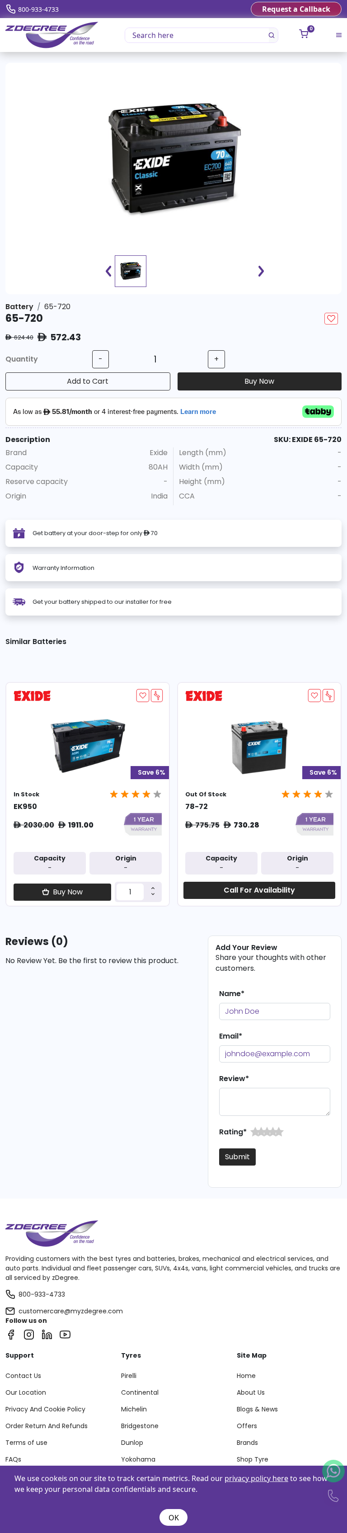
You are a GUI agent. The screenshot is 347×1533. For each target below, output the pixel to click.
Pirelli (128, 1375)
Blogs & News (257, 1409)
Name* (231, 993)
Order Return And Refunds (46, 1425)
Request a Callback (296, 9)
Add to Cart (87, 381)
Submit (237, 1157)
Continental (140, 1392)
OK (174, 1518)
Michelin (134, 1409)
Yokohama (138, 1459)
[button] (255, 1132)
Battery (19, 306)
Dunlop (132, 1442)
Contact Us (23, 1375)
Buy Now (259, 381)
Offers (247, 1425)
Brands (247, 1442)
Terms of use (26, 1442)
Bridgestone (140, 1425)
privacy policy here (256, 1478)
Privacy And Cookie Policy (45, 1409)
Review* (234, 1078)
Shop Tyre (252, 1459)
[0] (303, 33)
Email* (230, 1036)
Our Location (25, 1392)
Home (246, 1375)
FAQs (13, 1459)
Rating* (233, 1132)
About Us (251, 1392)
